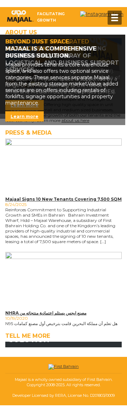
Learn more (24, 116)
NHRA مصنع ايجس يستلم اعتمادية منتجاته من (45, 313)
